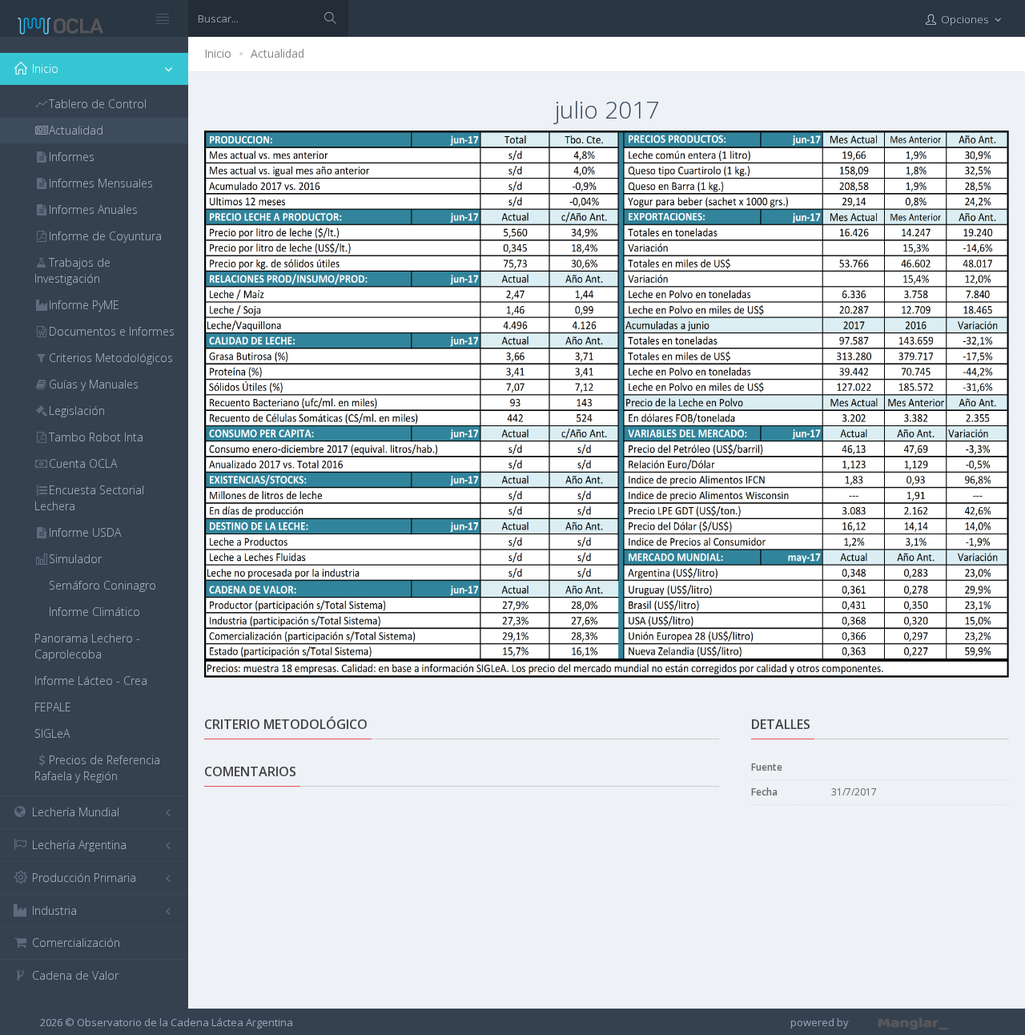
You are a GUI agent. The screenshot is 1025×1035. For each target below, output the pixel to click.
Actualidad (277, 53)
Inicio (217, 53)
